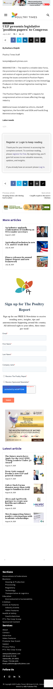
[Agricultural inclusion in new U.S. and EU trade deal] (42, 246)
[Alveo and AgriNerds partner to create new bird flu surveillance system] (39, 502)
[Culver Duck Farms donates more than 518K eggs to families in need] (39, 489)
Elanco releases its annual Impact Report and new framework (18, 259)
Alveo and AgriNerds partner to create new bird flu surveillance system (16, 502)
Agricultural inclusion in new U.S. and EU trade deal (20, 243)
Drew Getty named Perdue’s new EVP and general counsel (16, 473)
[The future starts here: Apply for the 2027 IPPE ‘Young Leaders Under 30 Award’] (39, 460)
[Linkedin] (25, 40)
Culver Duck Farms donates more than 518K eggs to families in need (17, 487)
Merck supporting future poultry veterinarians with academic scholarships (18, 516)
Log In (42, 167)
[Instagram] (9, 677)
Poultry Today (8, 23)
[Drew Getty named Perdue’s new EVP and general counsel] (39, 475)
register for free (19, 154)
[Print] (36, 40)
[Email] (31, 40)
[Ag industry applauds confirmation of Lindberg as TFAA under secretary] (42, 231)
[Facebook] (13, 40)
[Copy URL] (42, 40)
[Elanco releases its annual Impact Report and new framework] (42, 261)
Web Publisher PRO (30, 686)
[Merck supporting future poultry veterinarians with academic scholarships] (39, 518)
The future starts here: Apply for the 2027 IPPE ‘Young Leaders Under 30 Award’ (18, 459)
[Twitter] (19, 40)
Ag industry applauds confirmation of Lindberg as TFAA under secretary (19, 230)
